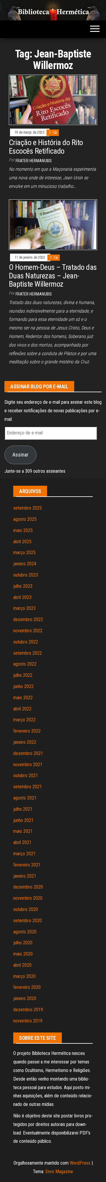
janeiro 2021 (24, 876)
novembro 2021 (27, 764)
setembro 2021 (27, 786)
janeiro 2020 (24, 998)
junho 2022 (23, 686)
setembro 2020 (27, 920)
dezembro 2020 (28, 887)
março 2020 (24, 976)
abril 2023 (22, 597)
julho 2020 (22, 942)
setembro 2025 (27, 508)
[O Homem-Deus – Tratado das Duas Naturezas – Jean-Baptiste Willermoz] (53, 224)
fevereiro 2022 (27, 731)
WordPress (80, 1163)
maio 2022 (23, 697)
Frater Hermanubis (34, 160)
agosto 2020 (25, 932)
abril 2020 (22, 965)
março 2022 (24, 720)
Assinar (20, 455)
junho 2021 (23, 820)
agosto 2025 (25, 519)
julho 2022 (22, 675)
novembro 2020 (27, 898)
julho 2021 (22, 809)
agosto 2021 (25, 798)
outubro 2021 (25, 775)
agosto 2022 (25, 664)
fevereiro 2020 (27, 987)
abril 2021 (22, 842)
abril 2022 (22, 709)
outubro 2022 (25, 642)
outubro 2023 (25, 575)
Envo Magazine (59, 1171)
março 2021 (24, 853)
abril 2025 (22, 541)
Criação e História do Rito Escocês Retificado (46, 146)
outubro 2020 (25, 909)
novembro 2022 (27, 630)
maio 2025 (23, 530)
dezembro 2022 (28, 619)
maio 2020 (23, 954)
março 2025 (24, 552)
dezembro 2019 (28, 1009)
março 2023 (24, 608)
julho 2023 (22, 586)
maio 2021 (23, 831)
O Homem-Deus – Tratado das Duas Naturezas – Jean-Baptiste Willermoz (53, 275)
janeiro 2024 (24, 564)
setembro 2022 (27, 653)
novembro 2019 (27, 1021)
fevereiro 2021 (27, 865)
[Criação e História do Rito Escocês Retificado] (53, 99)
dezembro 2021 (28, 753)
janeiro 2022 (24, 742)
